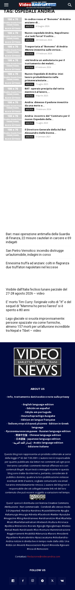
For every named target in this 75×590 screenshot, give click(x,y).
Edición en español (38, 408)
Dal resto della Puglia (23, 226)
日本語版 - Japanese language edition (38, 438)
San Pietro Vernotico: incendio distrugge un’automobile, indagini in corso (35, 252)
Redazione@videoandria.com (43, 556)
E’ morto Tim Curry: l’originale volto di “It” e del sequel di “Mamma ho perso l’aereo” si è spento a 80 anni (38, 306)
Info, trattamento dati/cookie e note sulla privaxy (38, 396)
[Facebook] (22, 581)
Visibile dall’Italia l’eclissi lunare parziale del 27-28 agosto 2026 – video (36, 291)
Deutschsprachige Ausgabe (38, 415)
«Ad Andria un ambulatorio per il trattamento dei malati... (45, 61)
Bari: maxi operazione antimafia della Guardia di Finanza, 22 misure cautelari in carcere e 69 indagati (38, 238)
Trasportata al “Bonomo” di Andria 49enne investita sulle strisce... (46, 48)
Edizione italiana (38, 446)
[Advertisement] (37, 179)
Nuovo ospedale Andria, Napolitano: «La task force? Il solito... (47, 34)
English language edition (38, 404)
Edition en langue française (38, 419)
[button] (6, 5)
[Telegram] (42, 581)
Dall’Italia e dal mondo (23, 281)
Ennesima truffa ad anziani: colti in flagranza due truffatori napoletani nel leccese (37, 265)
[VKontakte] (62, 581)
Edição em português (38, 412)
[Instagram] (32, 580)
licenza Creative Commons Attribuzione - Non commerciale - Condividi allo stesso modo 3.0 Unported (37, 506)
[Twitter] (52, 581)
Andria (29, 26)
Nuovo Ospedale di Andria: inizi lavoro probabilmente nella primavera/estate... (44, 77)
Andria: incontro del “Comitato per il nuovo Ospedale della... (47, 117)
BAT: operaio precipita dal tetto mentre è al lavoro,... (44, 90)
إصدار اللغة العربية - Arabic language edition (38, 442)
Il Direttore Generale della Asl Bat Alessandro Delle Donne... (45, 131)
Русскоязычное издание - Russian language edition (38, 431)
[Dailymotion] (13, 581)
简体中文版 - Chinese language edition (38, 435)
